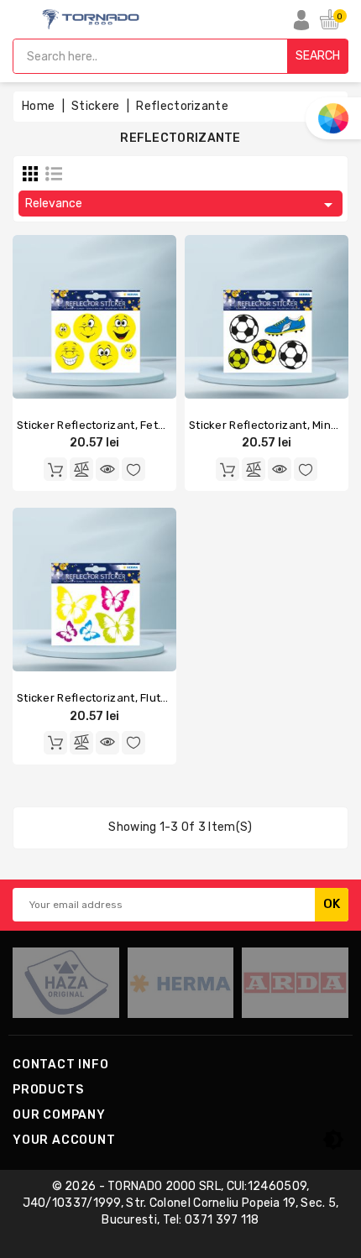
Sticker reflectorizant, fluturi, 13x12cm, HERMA (143, 698)
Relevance (181, 205)
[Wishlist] (133, 469)
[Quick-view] (107, 469)
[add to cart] (55, 469)
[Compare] (81, 469)
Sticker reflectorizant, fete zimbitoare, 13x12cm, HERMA (169, 425)
